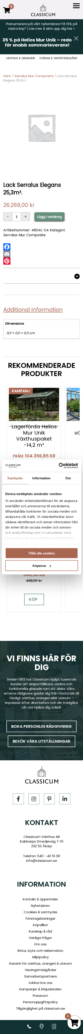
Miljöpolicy (40, 957)
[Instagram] (33, 798)
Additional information (33, 309)
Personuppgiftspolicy (40, 1002)
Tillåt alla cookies (41, 553)
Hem (7, 76)
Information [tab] (41, 478)
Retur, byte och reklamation (40, 950)
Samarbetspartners (40, 976)
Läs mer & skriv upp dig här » (52, 28)
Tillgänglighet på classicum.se (40, 1008)
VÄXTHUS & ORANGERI (20, 58)
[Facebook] (6, 246)
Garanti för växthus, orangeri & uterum (40, 963)
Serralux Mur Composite (34, 76)
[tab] (41, 277)
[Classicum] (43, 9)
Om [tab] (68, 478)
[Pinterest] (6, 261)
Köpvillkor (40, 925)
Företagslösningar (40, 918)
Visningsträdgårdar (40, 970)
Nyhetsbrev (40, 905)
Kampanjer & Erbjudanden (40, 989)
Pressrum (40, 995)
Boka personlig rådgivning (41, 726)
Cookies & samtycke (40, 912)
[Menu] (76, 5)
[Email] (6, 254)
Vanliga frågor (40, 937)
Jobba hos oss (40, 982)
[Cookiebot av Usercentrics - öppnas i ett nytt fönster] (59, 466)
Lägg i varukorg (49, 216)
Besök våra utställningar (41, 741)
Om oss (40, 944)
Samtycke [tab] (15, 478)
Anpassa (39, 566)
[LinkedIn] (64, 798)
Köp (33, 599)
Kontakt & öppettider (40, 899)
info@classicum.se (41, 860)
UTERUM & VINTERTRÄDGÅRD (58, 58)
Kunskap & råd (40, 931)
